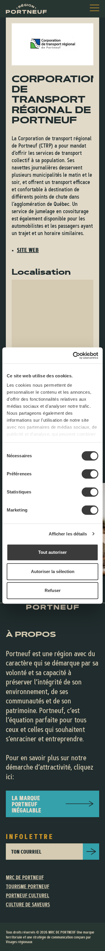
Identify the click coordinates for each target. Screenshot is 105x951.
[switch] (90, 474)
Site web (28, 249)
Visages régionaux (19, 941)
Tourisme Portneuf (27, 886)
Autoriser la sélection (52, 571)
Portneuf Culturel (27, 895)
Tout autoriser (52, 552)
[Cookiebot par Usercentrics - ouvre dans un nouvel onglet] (74, 355)
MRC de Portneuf (25, 877)
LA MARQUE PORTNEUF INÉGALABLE (26, 804)
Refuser (53, 590)
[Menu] (94, 8)
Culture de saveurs (28, 904)
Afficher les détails (68, 533)
